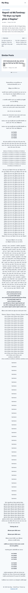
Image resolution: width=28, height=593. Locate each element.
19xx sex (14, 122)
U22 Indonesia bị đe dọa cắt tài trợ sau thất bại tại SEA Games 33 (13, 63)
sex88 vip (19, 99)
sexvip (17, 255)
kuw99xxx (18, 82)
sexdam (13, 245)
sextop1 (4, 245)
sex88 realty (16, 540)
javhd (14, 249)
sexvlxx (12, 255)
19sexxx (4, 314)
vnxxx (21, 519)
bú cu (4, 251)
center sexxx (10, 519)
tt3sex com (10, 316)
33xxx (14, 574)
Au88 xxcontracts (7, 576)
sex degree (14, 94)
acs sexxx (20, 549)
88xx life (12, 521)
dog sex (8, 94)
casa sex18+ (21, 107)
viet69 (18, 245)
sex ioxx (7, 521)
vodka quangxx (8, 572)
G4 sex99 (21, 576)
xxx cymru (9, 107)
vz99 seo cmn (17, 572)
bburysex (8, 240)
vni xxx (17, 240)
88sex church (9, 538)
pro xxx (14, 99)
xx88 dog (22, 580)
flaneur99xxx (9, 82)
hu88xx (4, 580)
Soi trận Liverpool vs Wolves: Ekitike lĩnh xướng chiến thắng (20, 41)
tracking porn (8, 549)
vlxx (9, 245)
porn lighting (21, 574)
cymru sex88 (5, 105)
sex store (9, 580)
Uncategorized (6, 9)
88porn (13, 240)
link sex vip (18, 264)
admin (5, 22)
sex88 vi (9, 99)
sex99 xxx (11, 92)
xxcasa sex (5, 115)
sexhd (9, 249)
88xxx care (5, 310)
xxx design (16, 580)
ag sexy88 (10, 120)
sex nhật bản (6, 247)
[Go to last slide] (4, 65)
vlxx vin (9, 111)
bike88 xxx (23, 120)
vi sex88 (5, 99)
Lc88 (22, 288)
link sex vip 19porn (8, 169)
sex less (19, 249)
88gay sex (11, 88)
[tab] (11, 72)
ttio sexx (5, 141)
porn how (23, 310)
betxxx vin (6, 151)
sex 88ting (15, 101)
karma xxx (14, 241)
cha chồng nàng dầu (19, 258)
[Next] (24, 65)
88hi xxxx (15, 538)
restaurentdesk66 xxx (13, 84)
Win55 (18, 288)
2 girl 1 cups (10, 251)
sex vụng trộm (15, 247)
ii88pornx (19, 122)
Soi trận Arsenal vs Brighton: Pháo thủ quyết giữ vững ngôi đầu (7, 42)
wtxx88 (15, 357)
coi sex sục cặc (16, 253)
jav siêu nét (18, 262)
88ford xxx (20, 94)
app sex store (17, 310)
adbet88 (15, 549)
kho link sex (8, 253)
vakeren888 (17, 519)
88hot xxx (17, 88)
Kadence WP (14, 589)
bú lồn (23, 249)
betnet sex (17, 92)
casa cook (20, 115)
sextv (7, 255)
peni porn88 (17, 120)
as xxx (13, 111)
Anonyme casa (13, 115)
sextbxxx (10, 357)
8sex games (17, 502)
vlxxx (3, 256)
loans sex (8, 122)
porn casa (15, 107)
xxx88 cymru (13, 105)
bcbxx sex (4, 120)
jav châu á (17, 251)
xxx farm (20, 241)
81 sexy (16, 576)
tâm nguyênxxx (9, 502)
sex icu (22, 92)
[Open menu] (25, 3)
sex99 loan (5, 92)
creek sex (10, 310)
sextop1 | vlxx (11, 277)
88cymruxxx (20, 105)
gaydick (23, 245)
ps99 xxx (10, 141)
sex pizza (18, 111)
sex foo (10, 574)
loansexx (14, 362)
